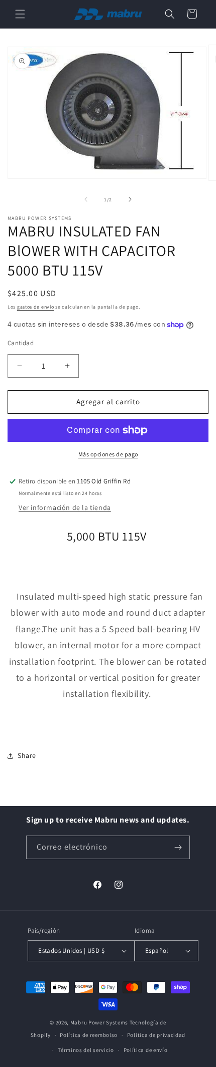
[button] (20, 14)
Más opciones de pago (108, 454)
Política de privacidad (156, 1034)
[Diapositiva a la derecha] (130, 199)
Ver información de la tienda (65, 507)
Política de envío (146, 1049)
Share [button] (27, 755)
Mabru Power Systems (99, 1022)
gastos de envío (35, 307)
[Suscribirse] (178, 847)
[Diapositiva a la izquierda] (86, 199)
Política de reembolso (89, 1034)
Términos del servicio (86, 1049)
